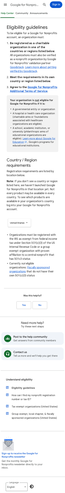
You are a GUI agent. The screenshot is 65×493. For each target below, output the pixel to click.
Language (14, 482)
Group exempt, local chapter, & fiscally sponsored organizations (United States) (34, 415)
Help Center (7, 13)
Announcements (39, 13)
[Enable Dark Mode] (32, 487)
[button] (5, 5)
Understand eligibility (19, 379)
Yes (24, 305)
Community (22, 13)
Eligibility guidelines (23, 387)
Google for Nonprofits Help (25, 5)
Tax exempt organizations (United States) (35, 406)
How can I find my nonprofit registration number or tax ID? (33, 397)
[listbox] (19, 223)
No (39, 305)
